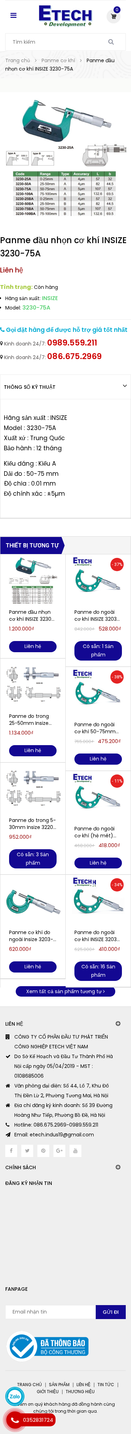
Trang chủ (29, 1385)
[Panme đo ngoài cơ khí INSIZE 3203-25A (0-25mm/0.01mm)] (98, 901)
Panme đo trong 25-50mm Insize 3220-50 (29, 720)
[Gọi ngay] (15, 1420)
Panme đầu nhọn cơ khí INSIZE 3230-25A (31, 616)
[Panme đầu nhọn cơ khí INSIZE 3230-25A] (33, 580)
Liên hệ (83, 1385)
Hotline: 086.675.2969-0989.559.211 (56, 1124)
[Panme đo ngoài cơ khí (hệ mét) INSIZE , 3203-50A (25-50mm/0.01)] (98, 797)
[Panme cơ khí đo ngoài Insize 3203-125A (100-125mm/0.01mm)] (33, 901)
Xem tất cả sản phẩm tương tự (64, 991)
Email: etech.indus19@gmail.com (54, 1134)
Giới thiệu (48, 1392)
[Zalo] (14, 1396)
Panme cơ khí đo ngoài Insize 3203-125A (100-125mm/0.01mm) (31, 936)
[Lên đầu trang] (99, 1399)
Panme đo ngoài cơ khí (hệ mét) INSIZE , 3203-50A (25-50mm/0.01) (94, 832)
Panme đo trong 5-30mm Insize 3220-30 (32, 824)
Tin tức (105, 1385)
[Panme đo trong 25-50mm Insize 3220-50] (33, 684)
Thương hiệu (80, 1392)
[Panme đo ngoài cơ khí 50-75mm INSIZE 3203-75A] (98, 693)
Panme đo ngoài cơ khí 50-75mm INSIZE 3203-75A (95, 728)
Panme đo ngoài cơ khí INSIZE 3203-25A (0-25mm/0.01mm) (96, 936)
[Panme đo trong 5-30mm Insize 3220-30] (33, 789)
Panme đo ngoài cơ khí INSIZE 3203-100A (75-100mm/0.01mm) (96, 616)
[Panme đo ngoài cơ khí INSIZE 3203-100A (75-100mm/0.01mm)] (98, 580)
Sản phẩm (59, 1385)
